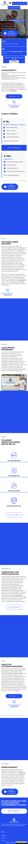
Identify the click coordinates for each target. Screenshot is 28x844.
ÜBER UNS (3, 835)
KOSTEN (3, 838)
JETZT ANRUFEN (14, 148)
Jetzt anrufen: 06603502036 (14, 842)
